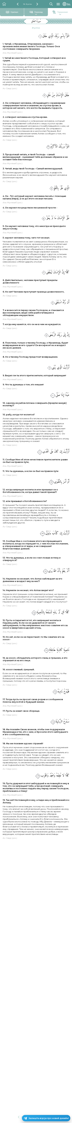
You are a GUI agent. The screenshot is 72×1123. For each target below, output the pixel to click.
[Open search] (51, 4)
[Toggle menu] (58, 4)
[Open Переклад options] (36, 14)
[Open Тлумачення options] (60, 14)
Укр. (69, 4)
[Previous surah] (18, 4)
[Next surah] (37, 4)
